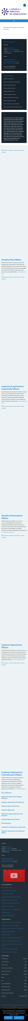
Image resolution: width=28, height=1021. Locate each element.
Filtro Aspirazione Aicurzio (14, 124)
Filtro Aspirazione (19, 128)
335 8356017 (11, 49)
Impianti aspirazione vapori (9, 88)
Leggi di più (18, 1017)
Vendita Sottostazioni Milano (7, 915)
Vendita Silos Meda (5, 934)
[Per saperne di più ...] (9, 532)
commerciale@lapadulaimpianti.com (11, 61)
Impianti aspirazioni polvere (10, 85)
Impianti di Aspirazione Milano (8, 906)
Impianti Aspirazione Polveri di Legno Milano (11, 896)
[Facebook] (24, 5)
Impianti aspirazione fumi (9, 91)
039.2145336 (11, 48)
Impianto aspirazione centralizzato (12, 802)
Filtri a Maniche (19, 129)
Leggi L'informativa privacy (8, 1005)
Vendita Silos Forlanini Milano (7, 931)
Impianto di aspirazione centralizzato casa (13, 107)
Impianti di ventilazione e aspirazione (12, 81)
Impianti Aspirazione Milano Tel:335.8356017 (14, 2)
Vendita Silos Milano (11, 259)
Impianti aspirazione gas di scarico (11, 97)
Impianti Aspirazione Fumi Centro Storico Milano (12, 928)
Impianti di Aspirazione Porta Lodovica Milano (11, 937)
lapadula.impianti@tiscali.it (9, 63)
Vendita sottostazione (9, 78)
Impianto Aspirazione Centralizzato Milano (11, 773)
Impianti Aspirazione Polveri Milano (9, 900)
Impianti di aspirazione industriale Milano (12, 387)
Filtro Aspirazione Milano (6, 887)
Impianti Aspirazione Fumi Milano (8, 890)
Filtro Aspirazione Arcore (9, 117)
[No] (26, 1015)
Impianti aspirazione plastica (10, 94)
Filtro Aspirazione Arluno (9, 129)
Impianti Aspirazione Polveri (10, 819)
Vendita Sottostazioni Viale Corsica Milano (10, 941)
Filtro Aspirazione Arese (15, 136)
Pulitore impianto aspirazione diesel (11, 103)
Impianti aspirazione (8, 810)
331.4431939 (11, 51)
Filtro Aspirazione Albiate (9, 131)
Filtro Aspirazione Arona (9, 121)
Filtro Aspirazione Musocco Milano (9, 952)
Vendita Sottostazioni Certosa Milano (9, 948)
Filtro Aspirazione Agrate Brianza (15, 119)
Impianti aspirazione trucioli (10, 100)
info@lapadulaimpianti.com (9, 59)
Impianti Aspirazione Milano (7, 893)
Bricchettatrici (10, 134)
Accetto (8, 1017)
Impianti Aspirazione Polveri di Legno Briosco (11, 922)
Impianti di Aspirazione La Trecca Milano (10, 925)
